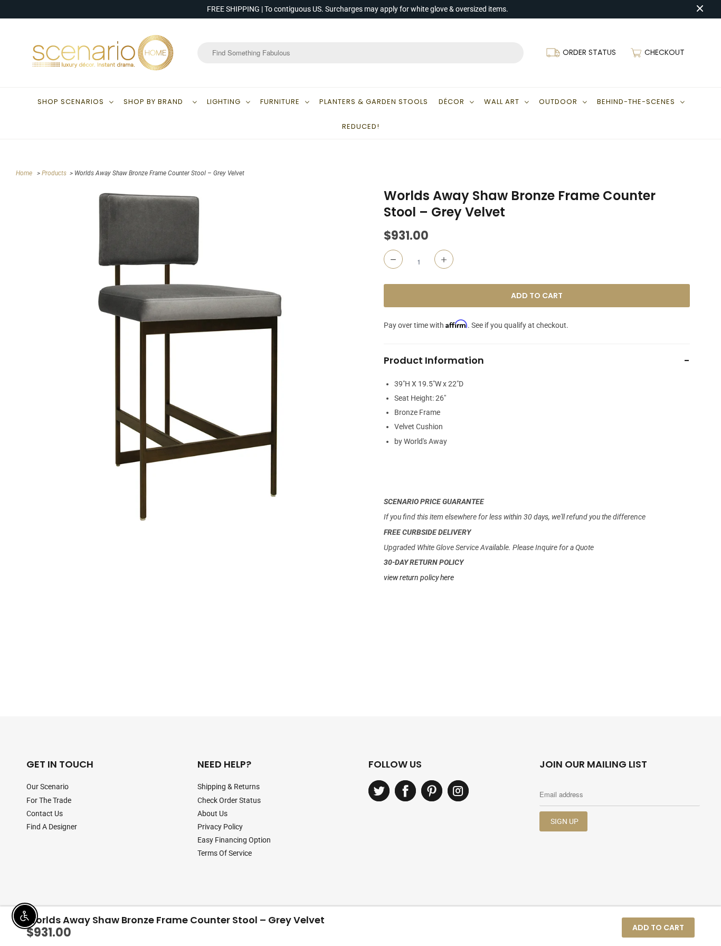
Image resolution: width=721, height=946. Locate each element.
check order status (229, 800)
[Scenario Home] (103, 52)
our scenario (47, 786)
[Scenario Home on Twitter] (379, 790)
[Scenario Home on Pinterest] (431, 790)
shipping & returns (228, 786)
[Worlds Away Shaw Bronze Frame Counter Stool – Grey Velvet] (189, 355)
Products (54, 173)
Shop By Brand (155, 102)
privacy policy (220, 826)
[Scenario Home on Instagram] (458, 790)
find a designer (51, 826)
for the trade (48, 800)
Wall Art (501, 102)
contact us (44, 813)
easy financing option (234, 840)
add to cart (658, 927)
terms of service (224, 853)
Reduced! (361, 126)
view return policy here (419, 577)
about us (212, 813)
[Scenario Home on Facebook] (405, 790)
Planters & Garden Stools (373, 102)
